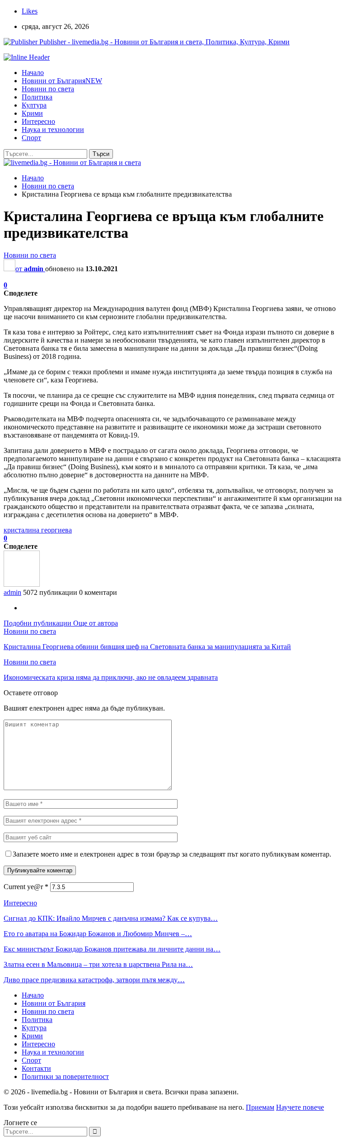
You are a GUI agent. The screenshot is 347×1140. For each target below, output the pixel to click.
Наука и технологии (53, 129)
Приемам (260, 1107)
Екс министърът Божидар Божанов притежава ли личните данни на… (112, 949)
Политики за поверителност (65, 1076)
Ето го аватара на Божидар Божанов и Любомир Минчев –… (98, 933)
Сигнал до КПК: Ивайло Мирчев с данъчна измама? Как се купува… (111, 918)
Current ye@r (26, 886)
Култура (34, 105)
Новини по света (48, 89)
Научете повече (300, 1107)
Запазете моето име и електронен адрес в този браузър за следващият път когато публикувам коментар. (172, 854)
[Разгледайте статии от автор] (22, 584)
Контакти (36, 1068)
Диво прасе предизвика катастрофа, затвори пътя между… (94, 980)
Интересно (38, 121)
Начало (33, 72)
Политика (37, 97)
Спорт (31, 137)
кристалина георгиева (38, 530)
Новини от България (62, 81)
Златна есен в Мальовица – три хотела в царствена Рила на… (98, 964)
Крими (32, 113)
